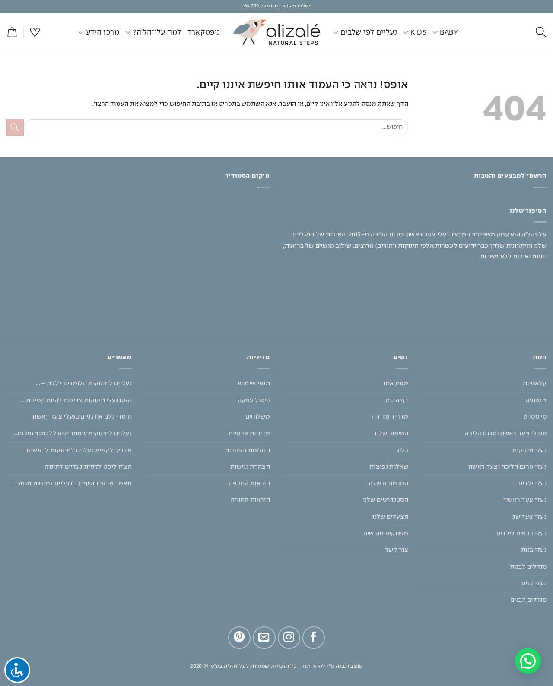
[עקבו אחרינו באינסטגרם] (289, 637)
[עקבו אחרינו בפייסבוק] (313, 637)
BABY (449, 32)
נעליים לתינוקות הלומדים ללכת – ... (84, 384)
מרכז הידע (102, 32)
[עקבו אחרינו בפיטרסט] (239, 637)
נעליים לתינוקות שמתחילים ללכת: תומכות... (72, 434)
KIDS (418, 32)
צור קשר (396, 550)
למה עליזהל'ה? (157, 32)
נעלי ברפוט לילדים (521, 534)
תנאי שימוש (254, 384)
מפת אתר (395, 384)
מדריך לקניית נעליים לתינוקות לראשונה (78, 450)
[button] (11, 32)
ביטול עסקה (254, 400)
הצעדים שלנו (390, 517)
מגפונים (536, 400)
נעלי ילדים (532, 484)
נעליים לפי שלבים (368, 32)
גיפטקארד (203, 32)
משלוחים (257, 417)
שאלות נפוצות (388, 467)
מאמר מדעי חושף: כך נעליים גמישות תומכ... (72, 484)
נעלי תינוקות (529, 450)
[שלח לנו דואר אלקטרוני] (264, 637)
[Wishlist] (35, 32)
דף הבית (396, 400)
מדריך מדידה (390, 417)
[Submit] (15, 127)
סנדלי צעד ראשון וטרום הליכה (505, 434)
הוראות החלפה (249, 484)
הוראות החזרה (250, 500)
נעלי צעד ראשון (525, 500)
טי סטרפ (535, 417)
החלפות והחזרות (247, 450)
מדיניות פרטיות (249, 434)
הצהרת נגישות (250, 467)
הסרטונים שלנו (388, 484)
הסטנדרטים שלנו (385, 500)
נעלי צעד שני (529, 517)
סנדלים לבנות (528, 567)
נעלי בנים (534, 583)
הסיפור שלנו (391, 434)
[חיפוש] (541, 32)
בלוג (402, 450)
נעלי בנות (534, 550)
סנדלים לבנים (528, 600)
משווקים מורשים (385, 534)
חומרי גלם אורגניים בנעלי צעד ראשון (82, 417)
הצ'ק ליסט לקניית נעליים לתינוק (88, 467)
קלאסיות (535, 384)
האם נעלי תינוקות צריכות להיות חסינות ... (76, 400)
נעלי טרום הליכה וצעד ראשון (507, 467)
